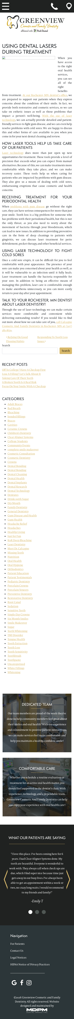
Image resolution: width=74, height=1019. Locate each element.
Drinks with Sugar (18, 499)
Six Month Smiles (18, 618)
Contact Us (16, 950)
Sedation (13, 606)
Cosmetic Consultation (21, 453)
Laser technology (12, 153)
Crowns (12, 462)
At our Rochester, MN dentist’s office (45, 95)
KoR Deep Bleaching (19, 540)
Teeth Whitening (17, 631)
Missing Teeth (16, 552)
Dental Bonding (17, 466)
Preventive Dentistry (20, 594)
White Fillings (16, 668)
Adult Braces (15, 404)
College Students (18, 441)
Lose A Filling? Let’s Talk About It (21, 374)
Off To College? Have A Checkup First (24, 370)
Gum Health (15, 519)
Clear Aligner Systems (20, 437)
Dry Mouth (14, 503)
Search (6, 345)
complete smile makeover (23, 449)
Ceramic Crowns (17, 429)
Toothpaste (14, 660)
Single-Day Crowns (19, 614)
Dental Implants (17, 482)
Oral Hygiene (15, 565)
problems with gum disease (27, 206)
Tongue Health (16, 639)
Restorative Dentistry (20, 598)
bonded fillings (16, 416)
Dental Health (16, 478)
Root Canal (14, 602)
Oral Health (15, 561)
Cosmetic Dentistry (19, 458)
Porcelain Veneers (18, 590)
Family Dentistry (17, 507)
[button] (30, 912)
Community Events (19, 445)
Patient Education (18, 573)
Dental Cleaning (17, 474)
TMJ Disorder (15, 635)
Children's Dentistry (19, 433)
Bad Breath (14, 408)
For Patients (17, 944)
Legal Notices (18, 957)
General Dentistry (18, 511)
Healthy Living (16, 532)
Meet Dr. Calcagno (18, 548)
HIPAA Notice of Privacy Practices (30, 964)
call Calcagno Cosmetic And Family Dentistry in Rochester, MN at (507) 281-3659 (37, 326)
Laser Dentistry (16, 544)
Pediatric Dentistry (19, 581)
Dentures (13, 495)
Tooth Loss (14, 647)
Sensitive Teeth (16, 610)
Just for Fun (14, 536)
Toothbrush (14, 656)
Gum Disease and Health (22, 515)
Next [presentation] (68, 879)
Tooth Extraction (17, 643)
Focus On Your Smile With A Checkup (24, 386)
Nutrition (13, 557)
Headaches (14, 528)
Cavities (12, 425)
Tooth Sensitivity (18, 651)
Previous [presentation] (6, 879)
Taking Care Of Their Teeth (17, 378)
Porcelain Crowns (18, 585)
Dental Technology (19, 491)
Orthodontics (15, 569)
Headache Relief (17, 524)
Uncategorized (16, 664)
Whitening (14, 672)
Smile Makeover (17, 623)
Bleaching (13, 412)
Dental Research (17, 486)
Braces (11, 420)
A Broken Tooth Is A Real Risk (19, 382)
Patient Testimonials (20, 577)
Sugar (11, 627)
